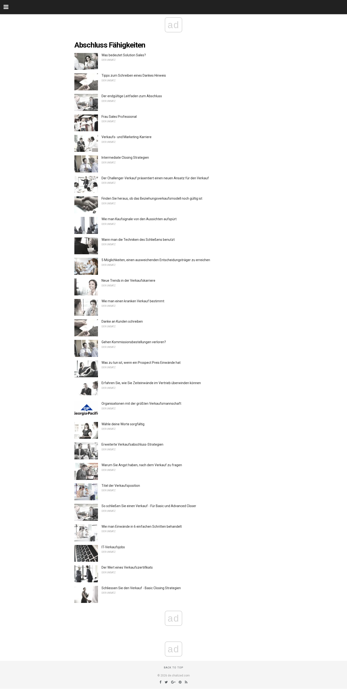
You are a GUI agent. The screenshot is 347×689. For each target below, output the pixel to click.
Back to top (173, 667)
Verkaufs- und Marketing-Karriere (127, 137)
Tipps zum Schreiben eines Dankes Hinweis (134, 75)
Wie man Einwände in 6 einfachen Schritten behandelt (142, 526)
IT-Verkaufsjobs (113, 547)
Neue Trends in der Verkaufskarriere (128, 280)
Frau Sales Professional (119, 116)
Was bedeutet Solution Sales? (124, 55)
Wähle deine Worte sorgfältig (123, 424)
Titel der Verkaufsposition (121, 485)
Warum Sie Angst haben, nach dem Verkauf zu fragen (142, 465)
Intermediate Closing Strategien (125, 157)
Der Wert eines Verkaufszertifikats (127, 567)
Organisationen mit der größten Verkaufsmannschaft (141, 403)
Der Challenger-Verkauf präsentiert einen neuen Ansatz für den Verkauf (155, 178)
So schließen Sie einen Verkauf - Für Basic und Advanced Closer (149, 506)
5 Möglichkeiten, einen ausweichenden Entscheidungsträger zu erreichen (156, 260)
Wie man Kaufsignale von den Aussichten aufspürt (139, 219)
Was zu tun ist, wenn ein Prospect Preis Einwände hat (141, 362)
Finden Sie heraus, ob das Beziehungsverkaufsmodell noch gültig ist (152, 198)
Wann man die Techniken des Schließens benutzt (138, 239)
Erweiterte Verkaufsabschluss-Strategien (132, 444)
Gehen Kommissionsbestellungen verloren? (134, 342)
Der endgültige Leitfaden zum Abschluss (132, 96)
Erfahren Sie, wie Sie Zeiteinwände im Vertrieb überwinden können (151, 383)
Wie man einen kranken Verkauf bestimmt (133, 301)
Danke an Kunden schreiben (122, 321)
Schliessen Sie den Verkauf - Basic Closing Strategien (141, 588)
